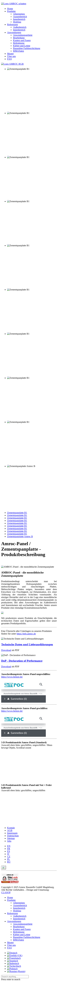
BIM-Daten (18, 51)
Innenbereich (19, 19)
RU (9, 862)
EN (8, 846)
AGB (9, 830)
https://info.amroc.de (26, 633)
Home (10, 8)
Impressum (12, 833)
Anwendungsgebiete (22, 35)
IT (8, 854)
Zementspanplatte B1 (17, 512)
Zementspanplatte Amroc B (20, 536)
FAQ (9, 59)
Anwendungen (14, 32)
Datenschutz (13, 835)
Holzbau (17, 22)
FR (8, 848)
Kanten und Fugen (22, 40)
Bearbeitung (19, 37)
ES (8, 851)
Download (6, 650)
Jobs (9, 841)
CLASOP (6, 892)
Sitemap (11, 838)
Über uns (11, 56)
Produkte (11, 11)
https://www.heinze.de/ (12, 677)
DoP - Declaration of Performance (21, 660)
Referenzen (12, 24)
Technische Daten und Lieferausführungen (27, 644)
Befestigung (18, 43)
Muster (10, 53)
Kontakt (11, 827)
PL (8, 859)
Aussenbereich (20, 16)
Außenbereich (19, 27)
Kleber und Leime (21, 45)
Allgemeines (19, 14)
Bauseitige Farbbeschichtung (26, 48)
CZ (8, 856)
